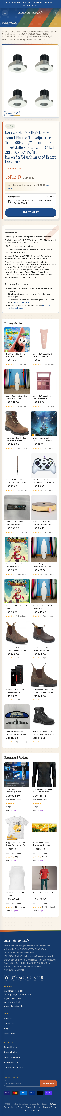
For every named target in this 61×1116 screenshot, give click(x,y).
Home (5, 31)
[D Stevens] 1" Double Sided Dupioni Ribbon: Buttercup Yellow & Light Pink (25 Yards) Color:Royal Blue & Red (43, 523)
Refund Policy (10, 1047)
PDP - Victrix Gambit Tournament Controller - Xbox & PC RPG (43, 481)
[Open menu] (5, 13)
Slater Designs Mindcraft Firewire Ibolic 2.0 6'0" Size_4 (43, 565)
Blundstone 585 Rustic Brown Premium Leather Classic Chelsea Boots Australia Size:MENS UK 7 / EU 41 (44, 691)
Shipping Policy (11, 1062)
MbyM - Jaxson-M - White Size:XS (16, 894)
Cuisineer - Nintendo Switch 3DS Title (14, 565)
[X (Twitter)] (35, 978)
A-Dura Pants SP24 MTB (43, 893)
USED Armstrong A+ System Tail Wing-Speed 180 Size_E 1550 (16, 733)
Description (11, 233)
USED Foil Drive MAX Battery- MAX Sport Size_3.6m (14, 523)
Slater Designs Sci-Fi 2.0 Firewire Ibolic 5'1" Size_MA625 (16, 397)
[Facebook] (6, 978)
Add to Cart (31, 212)
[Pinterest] (42, 978)
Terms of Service (12, 1057)
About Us (8, 1018)
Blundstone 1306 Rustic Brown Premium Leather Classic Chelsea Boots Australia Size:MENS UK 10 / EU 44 (16, 649)
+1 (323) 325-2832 (12, 998)
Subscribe (48, 1083)
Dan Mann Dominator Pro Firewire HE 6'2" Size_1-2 (43, 607)
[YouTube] (21, 978)
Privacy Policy (10, 1052)
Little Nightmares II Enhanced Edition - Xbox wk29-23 (43, 439)
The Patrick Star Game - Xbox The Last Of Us (16, 355)
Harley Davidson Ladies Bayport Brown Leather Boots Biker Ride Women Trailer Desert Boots (16, 439)
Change (51, 196)
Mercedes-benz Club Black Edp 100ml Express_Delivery (15, 691)
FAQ (6, 1028)
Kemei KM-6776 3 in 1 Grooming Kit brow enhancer (15, 790)
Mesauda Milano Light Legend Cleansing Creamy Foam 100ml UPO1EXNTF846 (42, 355)
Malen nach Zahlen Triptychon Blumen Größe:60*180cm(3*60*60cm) (44, 844)
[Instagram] (14, 978)
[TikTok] (28, 978)
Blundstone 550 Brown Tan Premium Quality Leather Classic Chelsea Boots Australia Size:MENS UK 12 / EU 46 (43, 649)
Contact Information (13, 1067)
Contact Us (9, 1023)
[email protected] (21, 302)
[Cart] (56, 13)
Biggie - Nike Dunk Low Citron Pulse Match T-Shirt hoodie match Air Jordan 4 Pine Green (15, 844)
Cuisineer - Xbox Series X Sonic (16, 607)
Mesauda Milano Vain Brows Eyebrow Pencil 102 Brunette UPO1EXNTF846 (17, 481)
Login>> (14, 811)
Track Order (9, 1033)
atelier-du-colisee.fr (30, 13)
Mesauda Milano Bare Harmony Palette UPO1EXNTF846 (42, 397)
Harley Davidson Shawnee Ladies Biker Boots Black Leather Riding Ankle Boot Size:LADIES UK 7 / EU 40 (44, 733)
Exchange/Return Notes (17, 284)
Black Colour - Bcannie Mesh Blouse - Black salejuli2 (42, 790)
